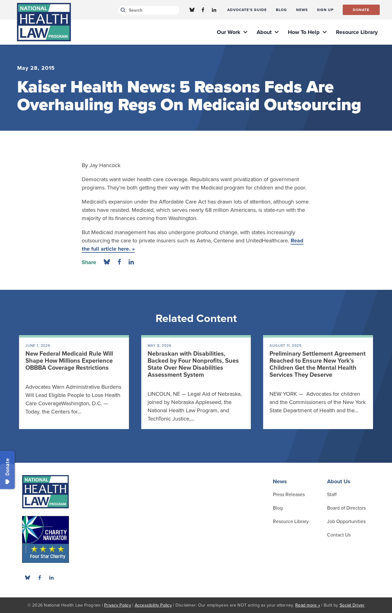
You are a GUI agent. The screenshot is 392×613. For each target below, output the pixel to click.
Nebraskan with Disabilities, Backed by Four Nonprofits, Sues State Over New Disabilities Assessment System (193, 364)
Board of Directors (346, 508)
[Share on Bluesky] (107, 262)
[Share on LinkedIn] (131, 262)
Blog (278, 508)
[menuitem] (247, 10)
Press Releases (289, 495)
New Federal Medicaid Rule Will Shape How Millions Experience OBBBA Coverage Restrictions (69, 361)
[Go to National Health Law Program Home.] (44, 22)
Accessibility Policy (153, 605)
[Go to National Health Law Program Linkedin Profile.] (214, 9)
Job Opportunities (346, 521)
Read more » (307, 605)
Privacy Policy (117, 605)
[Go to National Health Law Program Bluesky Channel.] (192, 9)
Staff (332, 495)
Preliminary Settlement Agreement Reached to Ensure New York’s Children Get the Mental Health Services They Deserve (318, 364)
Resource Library (291, 521)
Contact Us (339, 535)
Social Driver (352, 605)
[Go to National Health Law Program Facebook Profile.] (203, 9)
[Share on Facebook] (119, 262)
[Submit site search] (122, 10)
